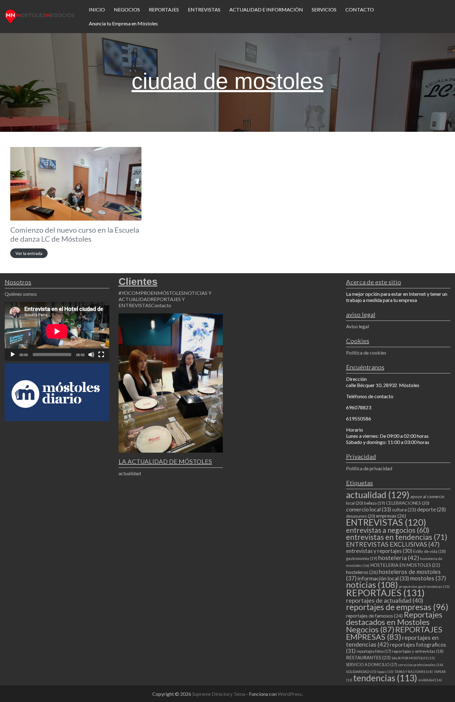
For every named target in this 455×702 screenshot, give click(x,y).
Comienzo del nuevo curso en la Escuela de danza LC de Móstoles (74, 234)
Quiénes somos (21, 294)
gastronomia (361, 558)
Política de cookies (366, 352)
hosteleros (362, 572)
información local (383, 578)
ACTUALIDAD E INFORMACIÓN (266, 9)
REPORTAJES (164, 9)
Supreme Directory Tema (219, 694)
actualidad (130, 473)
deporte (431, 509)
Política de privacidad (369, 468)
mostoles (428, 578)
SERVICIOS (324, 9)
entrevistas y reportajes (379, 551)
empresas (391, 516)
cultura (404, 509)
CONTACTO (359, 9)
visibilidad (430, 680)
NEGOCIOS (127, 9)
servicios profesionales (420, 665)
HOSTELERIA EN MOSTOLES (405, 565)
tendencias (385, 678)
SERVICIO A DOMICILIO (371, 664)
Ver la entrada (28, 253)
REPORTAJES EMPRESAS (394, 633)
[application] (57, 331)
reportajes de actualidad (384, 600)
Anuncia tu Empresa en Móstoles (123, 23)
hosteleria (398, 557)
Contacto (161, 305)
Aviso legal (357, 326)
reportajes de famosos (374, 615)
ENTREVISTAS (204, 9)
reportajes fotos (374, 651)
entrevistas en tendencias (396, 536)
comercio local (368, 509)
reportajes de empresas (397, 607)
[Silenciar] (91, 354)
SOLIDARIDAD (361, 672)
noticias (372, 584)
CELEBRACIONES (407, 503)
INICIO (97, 9)
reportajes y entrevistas (418, 651)
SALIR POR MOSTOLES (413, 658)
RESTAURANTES (368, 657)
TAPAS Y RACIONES (413, 672)
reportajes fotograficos (396, 647)
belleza (374, 503)
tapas (385, 672)
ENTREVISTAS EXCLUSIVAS (393, 544)
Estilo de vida (429, 551)
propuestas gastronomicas (424, 586)
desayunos (360, 516)
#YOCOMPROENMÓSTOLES (151, 293)
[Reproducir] (13, 354)
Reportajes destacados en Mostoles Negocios (394, 621)
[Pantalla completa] (101, 354)
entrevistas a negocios (387, 530)
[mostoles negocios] (40, 15)
